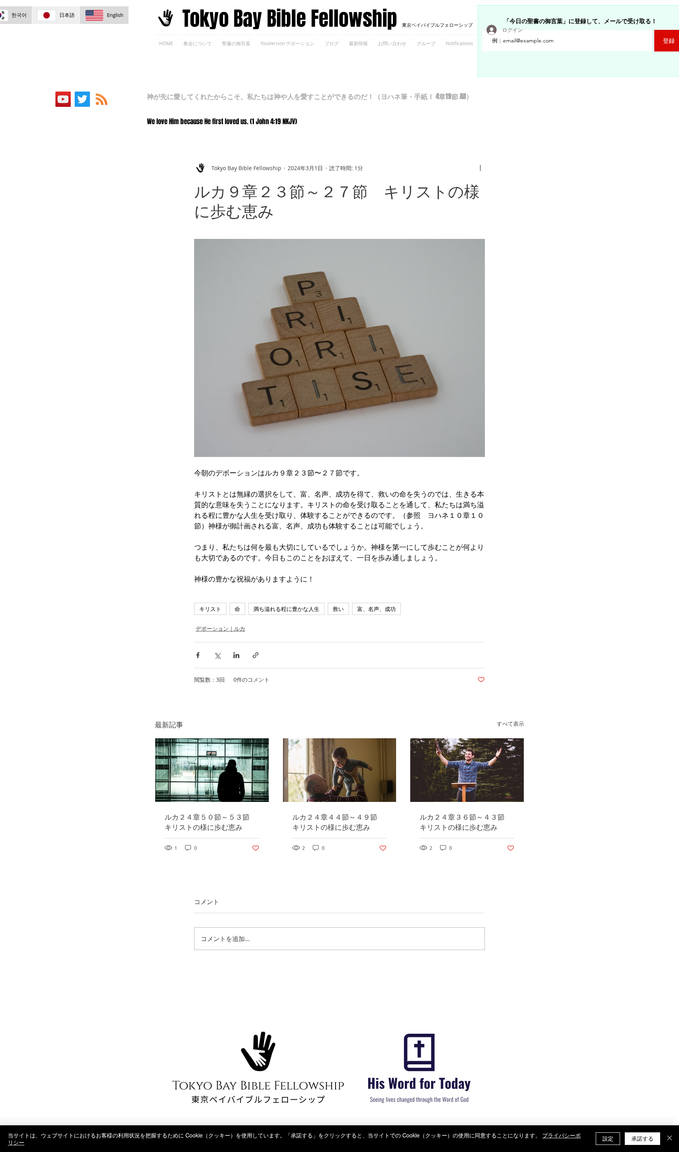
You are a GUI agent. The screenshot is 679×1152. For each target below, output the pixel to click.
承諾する (642, 1138)
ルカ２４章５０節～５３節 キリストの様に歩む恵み (211, 822)
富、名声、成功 (376, 609)
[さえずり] (82, 99)
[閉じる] (669, 1139)
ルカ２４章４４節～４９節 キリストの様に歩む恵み (338, 822)
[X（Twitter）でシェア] (217, 655)
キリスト (210, 609)
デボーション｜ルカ (220, 628)
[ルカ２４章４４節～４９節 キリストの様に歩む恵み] (339, 770)
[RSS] (101, 99)
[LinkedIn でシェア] (236, 655)
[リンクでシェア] (255, 655)
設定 (607, 1138)
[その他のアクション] (480, 167)
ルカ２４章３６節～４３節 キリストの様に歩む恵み (466, 822)
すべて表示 (510, 723)
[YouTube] (63, 99)
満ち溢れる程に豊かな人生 (286, 609)
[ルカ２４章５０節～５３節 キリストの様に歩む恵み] (212, 770)
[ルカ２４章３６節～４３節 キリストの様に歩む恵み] (467, 770)
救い (338, 609)
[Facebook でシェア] (198, 655)
